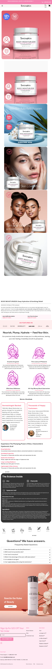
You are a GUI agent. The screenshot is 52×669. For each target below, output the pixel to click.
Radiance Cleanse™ (43, 643)
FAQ (27, 633)
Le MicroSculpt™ (43, 638)
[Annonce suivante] (40, 2)
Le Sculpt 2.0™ (42, 633)
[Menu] (2, 5)
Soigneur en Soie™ (43, 646)
